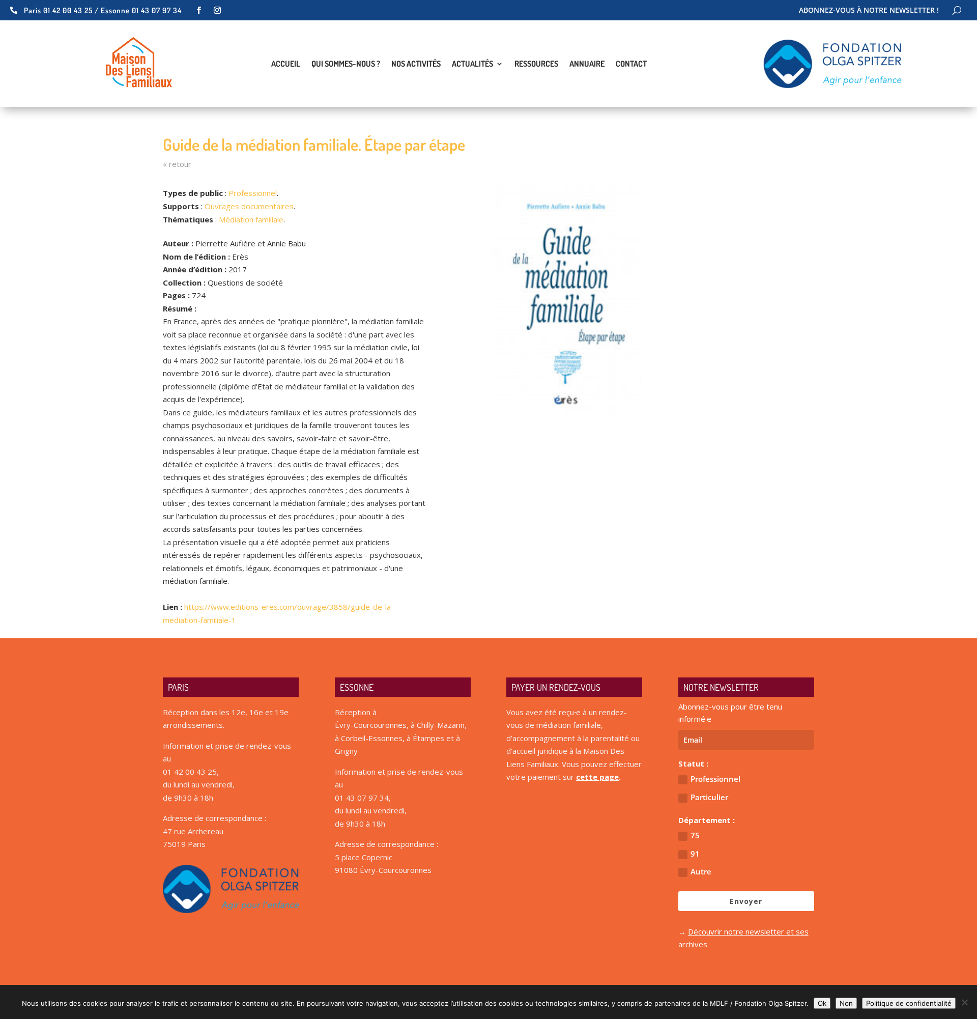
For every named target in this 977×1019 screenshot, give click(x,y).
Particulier (709, 797)
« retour (177, 164)
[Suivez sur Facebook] (199, 10)
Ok (822, 1003)
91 (695, 853)
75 (695, 835)
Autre (701, 871)
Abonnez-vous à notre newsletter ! (869, 11)
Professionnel (252, 193)
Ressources (536, 64)
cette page (597, 777)
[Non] (964, 1002)
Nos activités (416, 64)
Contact (631, 64)
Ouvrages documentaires (249, 206)
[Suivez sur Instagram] (217, 10)
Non (846, 1003)
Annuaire (587, 64)
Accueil (285, 64)
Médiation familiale (251, 219)
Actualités (472, 64)
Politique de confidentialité (909, 1003)
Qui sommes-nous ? (345, 64)
